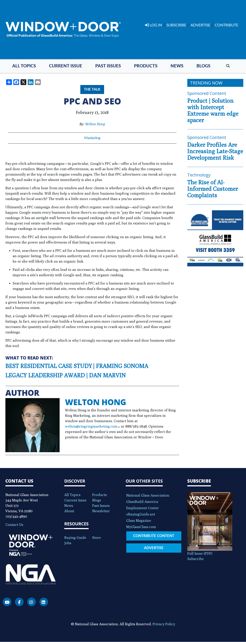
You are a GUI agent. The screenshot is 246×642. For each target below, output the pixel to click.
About (69, 511)
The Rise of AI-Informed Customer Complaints (212, 188)
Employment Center (142, 508)
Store (96, 537)
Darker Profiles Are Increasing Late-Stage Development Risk (215, 151)
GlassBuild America (142, 501)
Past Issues (108, 66)
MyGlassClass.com (141, 527)
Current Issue (65, 66)
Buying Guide (75, 537)
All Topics (24, 66)
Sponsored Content (206, 93)
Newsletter (101, 511)
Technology (199, 175)
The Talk (92, 89)
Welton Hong (95, 124)
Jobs (67, 543)
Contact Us (14, 524)
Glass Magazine (138, 520)
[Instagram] (31, 602)
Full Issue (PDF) (199, 553)
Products (145, 66)
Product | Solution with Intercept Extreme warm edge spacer (212, 110)
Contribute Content (153, 536)
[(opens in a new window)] (215, 238)
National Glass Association (147, 495)
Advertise (154, 548)
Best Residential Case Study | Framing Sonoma (76, 365)
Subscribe (195, 559)
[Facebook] (19, 602)
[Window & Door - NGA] (63, 29)
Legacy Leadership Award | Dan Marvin (65, 375)
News (177, 66)
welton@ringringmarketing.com (91, 426)
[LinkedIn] (43, 602)
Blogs (203, 66)
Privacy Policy (164, 624)
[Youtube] (7, 602)
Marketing (92, 138)
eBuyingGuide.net (140, 514)
